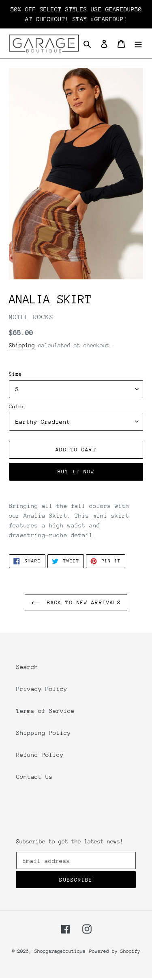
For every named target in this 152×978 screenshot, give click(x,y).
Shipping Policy (43, 732)
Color (17, 406)
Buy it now (76, 471)
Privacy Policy (41, 688)
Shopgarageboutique (60, 951)
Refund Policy (40, 754)
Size (15, 374)
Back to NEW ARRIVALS (82, 602)
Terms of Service (45, 710)
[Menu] (138, 43)
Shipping (22, 345)
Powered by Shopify (114, 951)
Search (27, 666)
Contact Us (34, 776)
